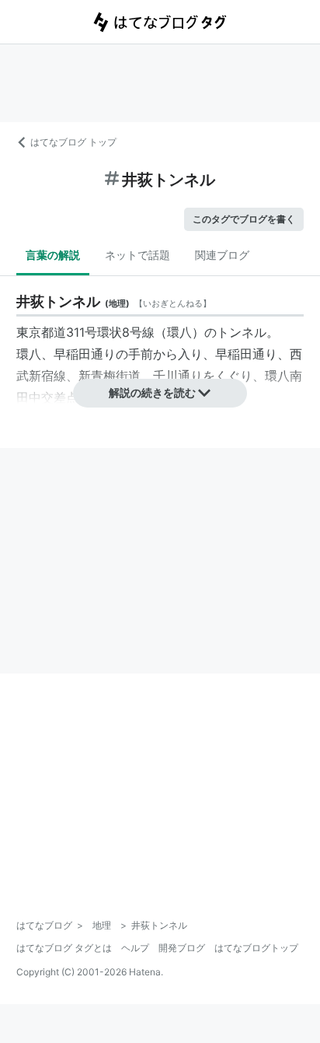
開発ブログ (181, 948)
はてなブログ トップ (73, 142)
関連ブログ (222, 254)
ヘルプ (135, 948)
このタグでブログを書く (244, 219)
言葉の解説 (53, 254)
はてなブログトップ (256, 948)
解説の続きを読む (152, 392)
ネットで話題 (137, 254)
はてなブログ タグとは (64, 948)
